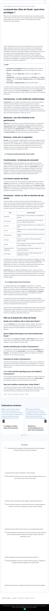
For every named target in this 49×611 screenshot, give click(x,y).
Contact (14, 598)
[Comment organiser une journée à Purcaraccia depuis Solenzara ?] (25, 543)
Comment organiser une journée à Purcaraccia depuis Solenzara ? (22, 557)
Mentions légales (6, 598)
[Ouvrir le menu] (45, 2)
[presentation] (12, 415)
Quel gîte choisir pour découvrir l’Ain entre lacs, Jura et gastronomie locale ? (24, 529)
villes (27, 394)
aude (5, 394)
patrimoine (15, 394)
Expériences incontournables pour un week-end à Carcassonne (36, 428)
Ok (24, 609)
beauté (10, 394)
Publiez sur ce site (29, 598)
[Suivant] (45, 421)
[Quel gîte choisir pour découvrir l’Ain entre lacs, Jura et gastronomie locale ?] (25, 515)
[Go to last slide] (4, 421)
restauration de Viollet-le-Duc (20, 107)
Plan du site (20, 598)
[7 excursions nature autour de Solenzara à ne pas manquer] (25, 459)
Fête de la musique (20, 354)
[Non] (47, 607)
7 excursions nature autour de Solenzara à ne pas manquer (20, 473)
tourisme (22, 394)
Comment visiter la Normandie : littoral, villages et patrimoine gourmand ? (23, 501)
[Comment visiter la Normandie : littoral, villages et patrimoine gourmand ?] (25, 487)
